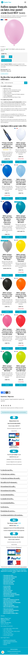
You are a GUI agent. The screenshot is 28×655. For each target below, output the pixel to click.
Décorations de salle (8, 579)
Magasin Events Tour (14, 420)
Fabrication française (8, 608)
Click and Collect (6, 643)
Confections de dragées (8, 605)
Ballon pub (9, 70)
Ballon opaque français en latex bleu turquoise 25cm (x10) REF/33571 (21, 219)
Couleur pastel (4, 73)
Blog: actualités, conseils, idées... (11, 613)
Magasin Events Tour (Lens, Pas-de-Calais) (14, 537)
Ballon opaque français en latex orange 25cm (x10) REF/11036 (20, 295)
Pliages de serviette (8, 603)
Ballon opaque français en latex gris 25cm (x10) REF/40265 (7, 257)
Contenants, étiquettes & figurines (11, 599)
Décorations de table (8, 582)
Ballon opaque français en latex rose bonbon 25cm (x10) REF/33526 (7, 332)
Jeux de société (7, 589)
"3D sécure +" (19, 547)
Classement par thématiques (10, 576)
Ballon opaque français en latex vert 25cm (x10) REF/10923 (7, 368)
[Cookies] (2, 652)
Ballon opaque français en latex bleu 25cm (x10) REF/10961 (7, 182)
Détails (7, 161)
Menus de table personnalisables (10, 606)
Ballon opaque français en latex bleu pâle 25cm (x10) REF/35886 (21, 182)
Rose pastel (9, 95)
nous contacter (23, 566)
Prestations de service (8, 611)
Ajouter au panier (6, 60)
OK (25, 82)
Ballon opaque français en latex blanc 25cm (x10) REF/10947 (21, 145)
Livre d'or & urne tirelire (8, 596)
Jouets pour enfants (8, 590)
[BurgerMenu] (25, 2)
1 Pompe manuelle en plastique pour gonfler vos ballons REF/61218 (7, 145)
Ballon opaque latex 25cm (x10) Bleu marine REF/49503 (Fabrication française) (7, 220)
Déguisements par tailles (9, 581)
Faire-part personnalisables (9, 601)
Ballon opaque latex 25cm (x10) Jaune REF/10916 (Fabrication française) (21, 258)
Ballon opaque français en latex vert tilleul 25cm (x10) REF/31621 (21, 368)
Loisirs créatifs (6, 598)
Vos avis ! (5, 644)
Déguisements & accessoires (10, 593)
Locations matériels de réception (11, 610)
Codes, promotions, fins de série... (10, 641)
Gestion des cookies (14, 653)
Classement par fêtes (8, 575)
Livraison (8, 459)
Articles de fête (7, 586)
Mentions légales (14, 649)
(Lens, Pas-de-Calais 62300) (14, 423)
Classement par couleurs (9, 578)
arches (18, 115)
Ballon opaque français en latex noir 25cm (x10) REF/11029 (7, 295)
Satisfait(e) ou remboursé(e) (9, 640)
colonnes (11, 117)
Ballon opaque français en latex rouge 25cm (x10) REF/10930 (21, 332)
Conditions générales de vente (14, 651)
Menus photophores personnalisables (12, 602)
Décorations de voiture (8, 584)
